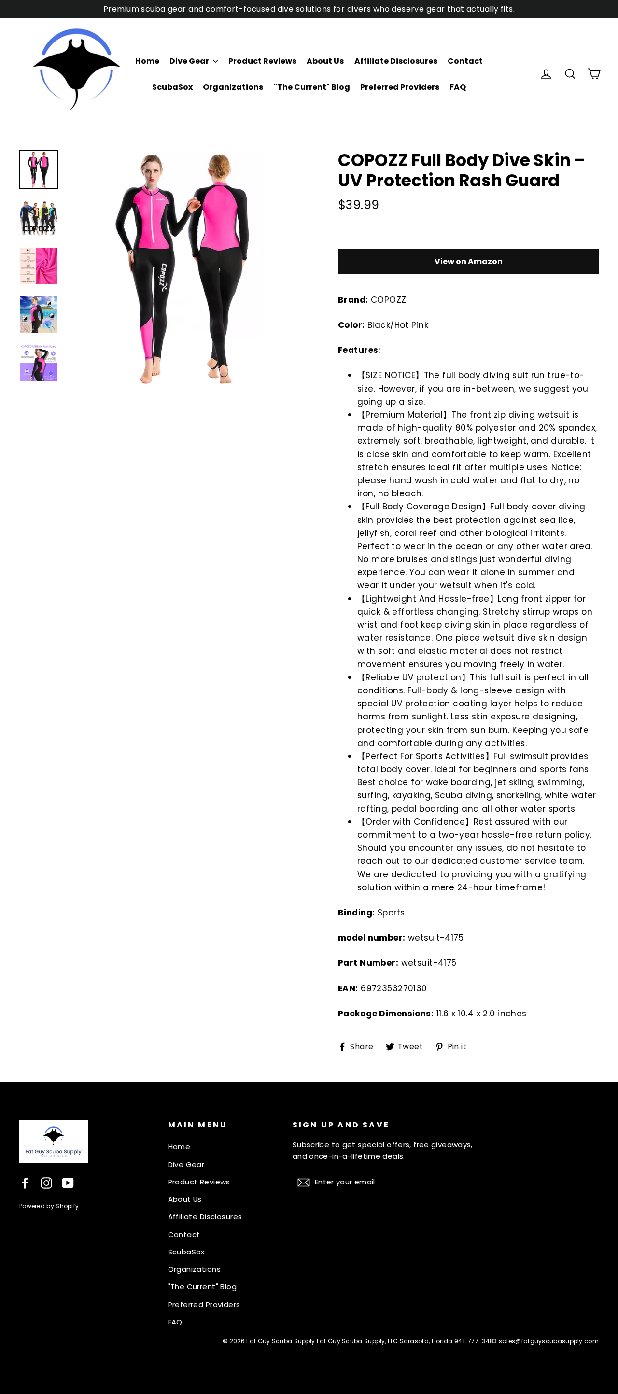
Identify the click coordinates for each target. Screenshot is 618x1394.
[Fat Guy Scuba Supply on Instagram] (46, 1182)
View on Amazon (469, 261)
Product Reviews (262, 61)
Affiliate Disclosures (395, 61)
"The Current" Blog (312, 87)
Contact (465, 61)
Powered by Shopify (49, 1206)
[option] (185, 267)
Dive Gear (190, 61)
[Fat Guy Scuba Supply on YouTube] (68, 1182)
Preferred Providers (399, 87)
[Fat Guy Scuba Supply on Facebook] (25, 1182)
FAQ (457, 87)
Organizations (233, 87)
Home (147, 61)
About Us (325, 61)
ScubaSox (172, 87)
